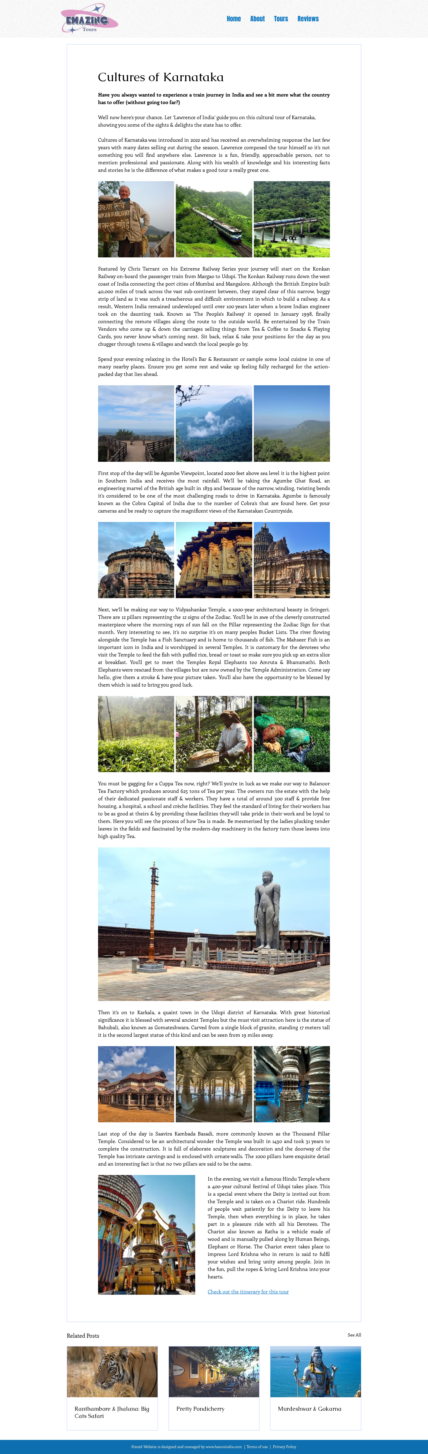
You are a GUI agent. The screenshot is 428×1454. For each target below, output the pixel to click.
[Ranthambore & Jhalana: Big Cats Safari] (112, 1371)
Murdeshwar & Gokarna (310, 1408)
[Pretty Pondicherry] (214, 1371)
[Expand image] (136, 219)
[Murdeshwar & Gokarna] (315, 1371)
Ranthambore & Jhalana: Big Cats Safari (112, 1412)
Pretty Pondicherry (200, 1408)
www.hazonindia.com (224, 1446)
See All (354, 1335)
